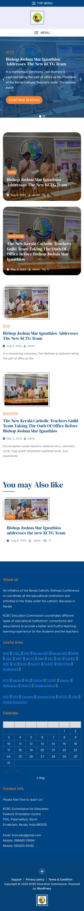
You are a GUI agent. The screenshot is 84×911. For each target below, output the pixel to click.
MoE (6, 653)
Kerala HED (41, 653)
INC (59, 658)
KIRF (6, 664)
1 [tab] (40, 116)
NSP (6, 697)
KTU (6, 680)
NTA (15, 697)
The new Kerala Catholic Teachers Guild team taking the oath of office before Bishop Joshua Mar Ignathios (39, 251)
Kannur (65, 680)
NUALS (26, 685)
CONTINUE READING (24, 100)
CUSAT (51, 680)
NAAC (75, 653)
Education (15, 236)
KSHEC (70, 658)
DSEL (16, 653)
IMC (50, 658)
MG (27, 680)
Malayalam (10, 685)
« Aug (41, 778)
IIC (15, 664)
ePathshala (10, 669)
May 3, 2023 (18, 269)
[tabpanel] (42, 80)
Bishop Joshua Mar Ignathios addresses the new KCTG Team (36, 61)
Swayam (28, 697)
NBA (41, 658)
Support (16, 879)
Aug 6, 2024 (18, 195)
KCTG (10, 52)
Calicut (38, 680)
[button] (42, 33)
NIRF (19, 658)
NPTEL (63, 697)
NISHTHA (63, 664)
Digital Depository (15, 702)
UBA (75, 697)
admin (35, 195)
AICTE (30, 658)
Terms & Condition (60, 879)
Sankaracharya (44, 685)
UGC (9, 658)
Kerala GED (60, 653)
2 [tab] (44, 116)
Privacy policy (35, 879)
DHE (27, 653)
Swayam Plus (46, 697)
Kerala (17, 680)
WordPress (44, 888)
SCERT (49, 664)
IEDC (23, 664)
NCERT (35, 664)
